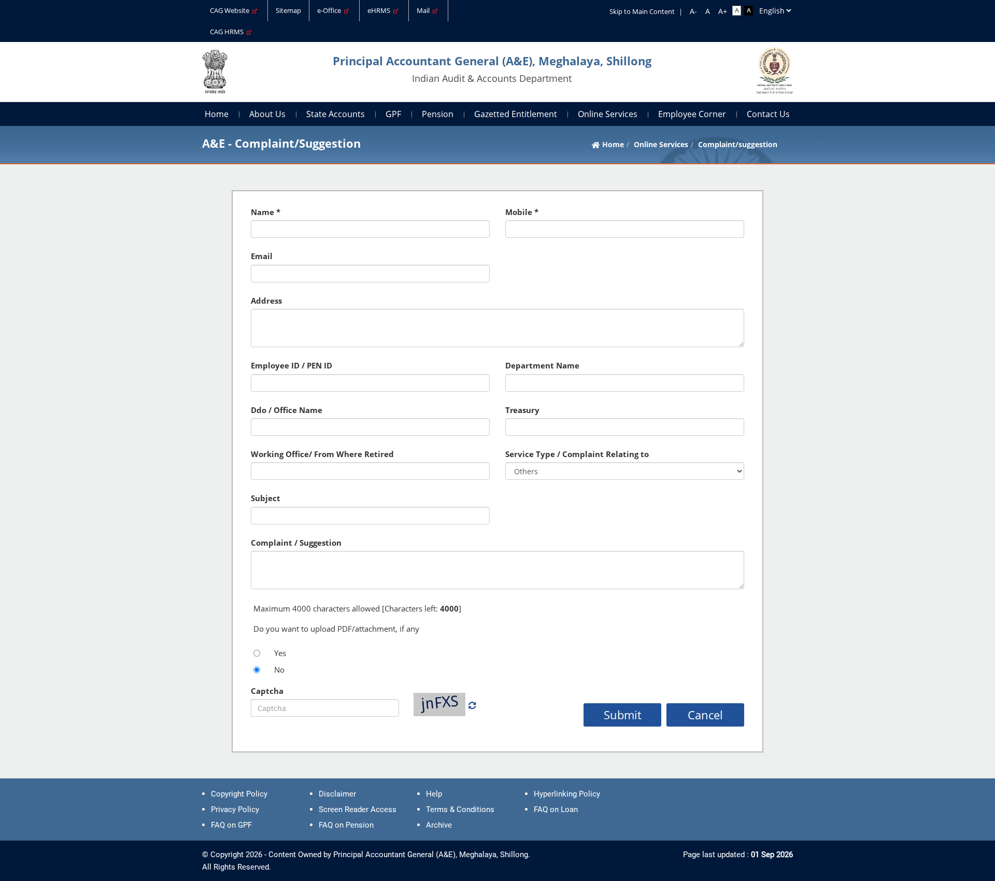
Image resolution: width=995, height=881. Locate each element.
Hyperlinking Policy (567, 794)
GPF (393, 114)
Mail (425, 10)
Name (262, 212)
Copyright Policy (239, 794)
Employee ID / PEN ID (291, 365)
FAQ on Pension (346, 825)
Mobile (518, 212)
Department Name (542, 365)
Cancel (705, 714)
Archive (439, 825)
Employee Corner (692, 114)
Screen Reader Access (357, 809)
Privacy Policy (235, 809)
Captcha (267, 691)
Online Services (607, 114)
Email (262, 256)
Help (434, 794)
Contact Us (768, 114)
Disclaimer (337, 794)
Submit (623, 714)
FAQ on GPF (231, 825)
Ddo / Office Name (286, 410)
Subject (265, 498)
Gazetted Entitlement (515, 114)
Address (266, 300)
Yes (280, 653)
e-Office (330, 10)
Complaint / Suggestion (296, 542)
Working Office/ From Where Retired (322, 454)
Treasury (522, 410)
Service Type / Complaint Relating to (577, 454)
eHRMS (380, 10)
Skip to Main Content (642, 11)
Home (217, 114)
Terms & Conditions (460, 809)
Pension (437, 114)
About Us (267, 114)
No (279, 669)
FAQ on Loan (556, 809)
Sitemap (288, 10)
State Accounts (335, 114)
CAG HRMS (228, 31)
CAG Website (231, 10)
